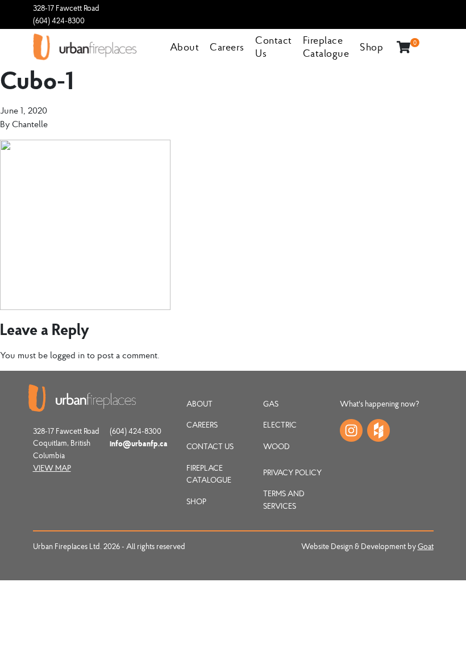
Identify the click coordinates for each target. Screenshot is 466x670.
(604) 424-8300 (59, 20)
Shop (371, 46)
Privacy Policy (292, 472)
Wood (276, 446)
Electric (280, 425)
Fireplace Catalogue (326, 47)
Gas (270, 404)
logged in (67, 355)
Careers (227, 46)
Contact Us (210, 446)
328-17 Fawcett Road (66, 8)
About (184, 46)
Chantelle (30, 123)
